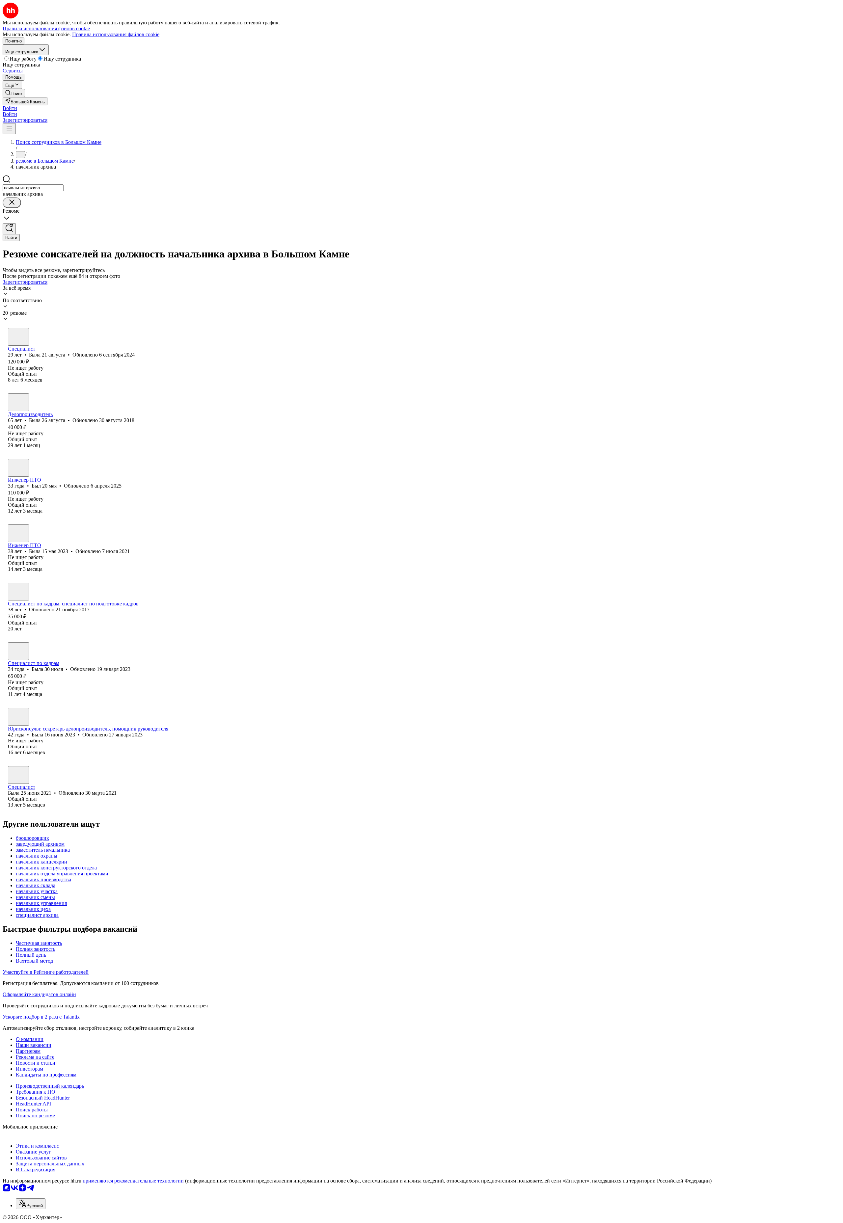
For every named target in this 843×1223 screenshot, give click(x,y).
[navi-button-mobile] (9, 128)
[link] (14, 93)
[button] (10, 108)
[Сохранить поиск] (9, 228)
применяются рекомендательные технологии (133, 1180)
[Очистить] (12, 202)
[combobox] (33, 187)
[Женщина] (18, 337)
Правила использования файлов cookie (115, 34)
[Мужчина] (18, 468)
